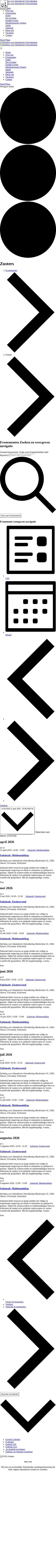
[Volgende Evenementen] (30, 801)
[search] (1, 1543)
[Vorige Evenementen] (30, 719)
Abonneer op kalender (9, 1394)
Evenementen (11, 270)
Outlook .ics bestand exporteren (19, 1452)
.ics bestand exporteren (15, 1449)
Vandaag (3, 805)
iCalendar (9, 1442)
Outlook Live (11, 1447)
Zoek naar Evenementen (10, 516)
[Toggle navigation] (1, 48)
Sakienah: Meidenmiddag (14, 855)
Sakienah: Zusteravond (13, 901)
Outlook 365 (10, 1444)
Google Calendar (12, 1439)
